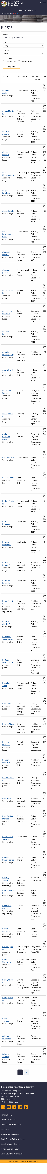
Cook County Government (11, 1154)
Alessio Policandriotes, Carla (8, 234)
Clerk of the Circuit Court (11, 1124)
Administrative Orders (10, 1134)
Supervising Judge (27, 61)
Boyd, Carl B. (7, 798)
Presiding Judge (11, 61)
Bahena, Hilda (8, 478)
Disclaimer (5, 1129)
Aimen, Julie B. (8, 211)
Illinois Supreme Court (10, 1149)
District (6, 42)
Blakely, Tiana (8, 724)
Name (5, 35)
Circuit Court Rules (8, 1119)
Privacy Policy (6, 1115)
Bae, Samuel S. (8, 457)
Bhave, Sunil (7, 703)
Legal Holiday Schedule (10, 1144)
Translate (20, 13)
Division (6, 50)
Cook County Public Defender (13, 1139)
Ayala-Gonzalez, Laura (6, 437)
